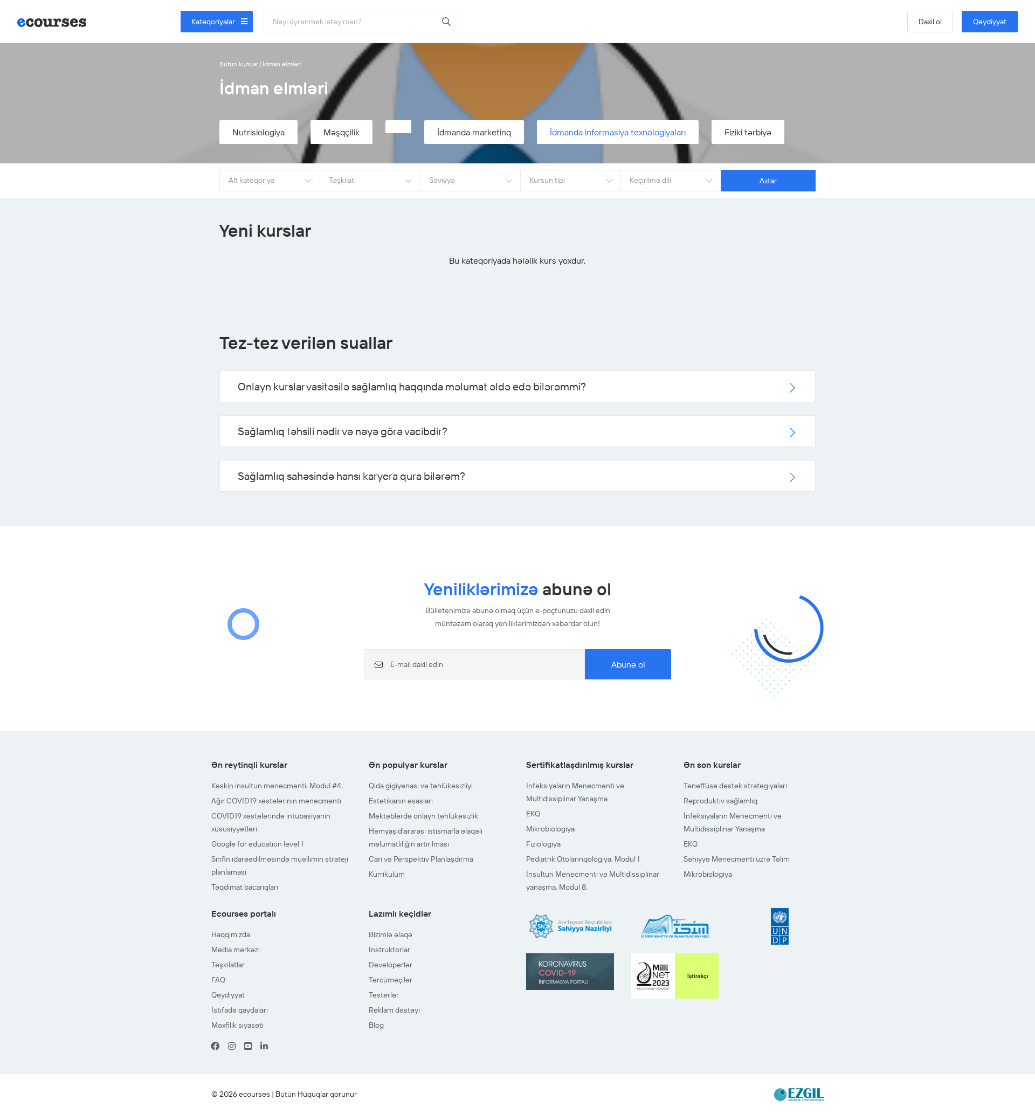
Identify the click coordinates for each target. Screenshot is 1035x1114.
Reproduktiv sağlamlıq (720, 801)
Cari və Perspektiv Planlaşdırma (421, 859)
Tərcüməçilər (390, 980)
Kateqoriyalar (214, 21)
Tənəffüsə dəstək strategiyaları (735, 785)
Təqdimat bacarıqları (244, 887)
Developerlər (390, 964)
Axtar (768, 180)
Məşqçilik (341, 132)
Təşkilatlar (228, 964)
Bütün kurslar (238, 64)
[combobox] (269, 180)
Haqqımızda (230, 934)
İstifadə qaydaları (239, 1010)
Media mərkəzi (235, 949)
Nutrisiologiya (258, 132)
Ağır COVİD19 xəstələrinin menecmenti (276, 801)
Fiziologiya (543, 844)
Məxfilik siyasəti (237, 1025)
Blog (376, 1025)
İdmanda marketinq (474, 132)
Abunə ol (628, 664)
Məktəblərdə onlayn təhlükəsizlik (423, 816)
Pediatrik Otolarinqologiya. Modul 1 (583, 859)
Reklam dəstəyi (394, 1010)
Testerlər (384, 995)
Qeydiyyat (989, 21)
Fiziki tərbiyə (747, 132)
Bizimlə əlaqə (390, 934)
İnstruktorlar (389, 949)
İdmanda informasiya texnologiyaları (618, 132)
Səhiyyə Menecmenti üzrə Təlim (737, 859)
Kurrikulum (387, 874)
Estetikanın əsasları (401, 801)
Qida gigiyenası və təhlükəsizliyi (421, 785)
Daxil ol (930, 21)
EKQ (533, 814)
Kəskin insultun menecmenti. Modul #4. (277, 785)
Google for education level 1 (257, 844)
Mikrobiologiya (550, 829)
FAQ (218, 980)
